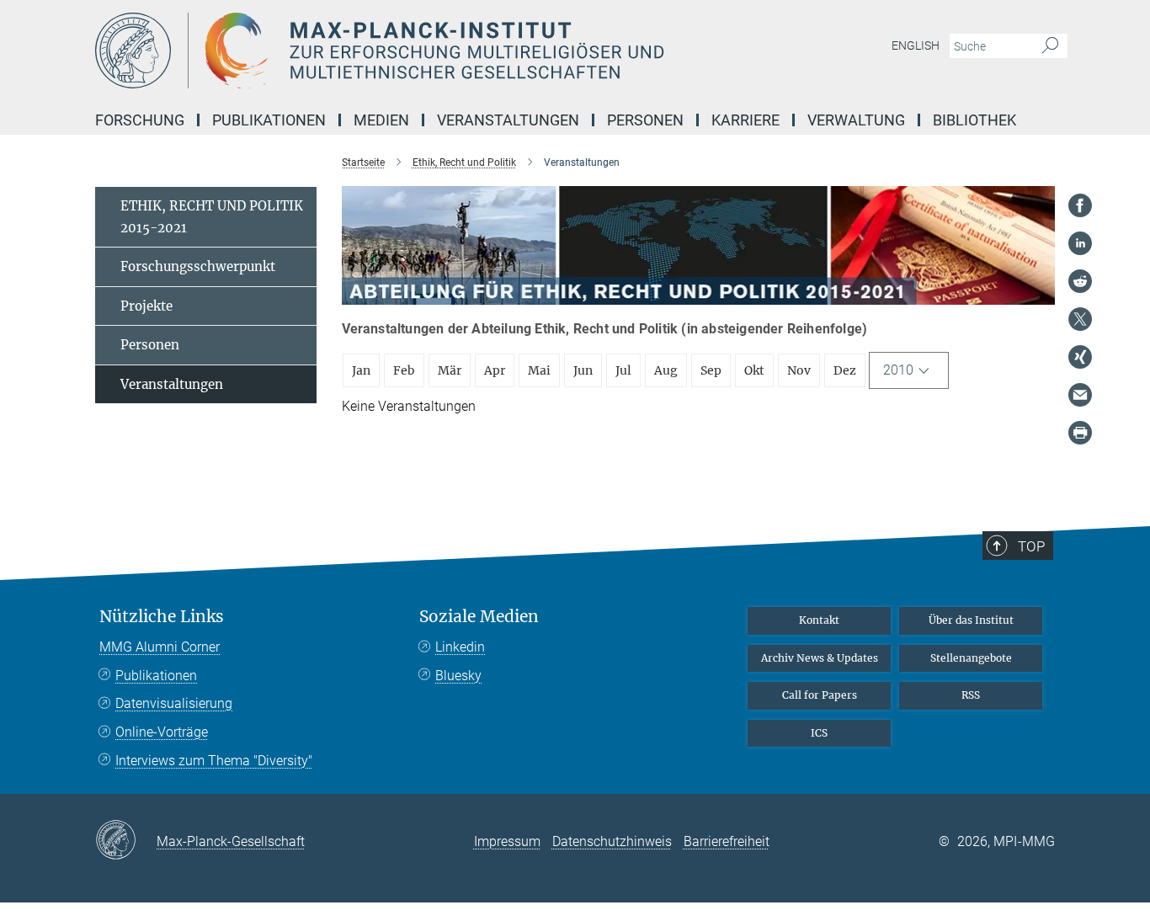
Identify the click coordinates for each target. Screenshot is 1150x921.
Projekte (146, 306)
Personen (149, 345)
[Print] (1080, 432)
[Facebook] (1080, 205)
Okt (754, 370)
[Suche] (1050, 46)
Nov (799, 370)
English (916, 45)
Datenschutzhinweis (612, 841)
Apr (494, 370)
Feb (404, 370)
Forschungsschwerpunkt (197, 266)
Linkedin (460, 647)
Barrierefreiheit (726, 841)
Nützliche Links (161, 616)
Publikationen (156, 676)
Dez (844, 370)
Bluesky (458, 676)
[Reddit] (1080, 281)
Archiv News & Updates (819, 658)
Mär (449, 370)
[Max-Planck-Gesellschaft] (126, 841)
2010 (898, 370)
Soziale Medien (479, 616)
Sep (710, 370)
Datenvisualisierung (173, 703)
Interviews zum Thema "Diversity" (213, 761)
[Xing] (1080, 357)
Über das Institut (971, 620)
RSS (970, 695)
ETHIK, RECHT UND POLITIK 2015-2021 (211, 217)
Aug (666, 370)
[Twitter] (1080, 319)
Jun (583, 370)
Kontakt (819, 620)
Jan (361, 370)
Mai (539, 370)
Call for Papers (819, 695)
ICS (819, 733)
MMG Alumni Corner (159, 647)
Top (1031, 546)
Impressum (507, 841)
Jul (623, 370)
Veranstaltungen (171, 384)
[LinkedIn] (1080, 243)
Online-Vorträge (161, 732)
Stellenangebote (971, 658)
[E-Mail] (1080, 394)
